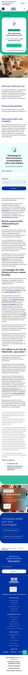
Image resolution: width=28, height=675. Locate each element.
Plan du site (18, 670)
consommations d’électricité (10, 390)
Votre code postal (7, 171)
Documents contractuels (14, 665)
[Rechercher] (24, 9)
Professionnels (14, 611)
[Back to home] (13, 8)
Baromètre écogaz (14, 600)
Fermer (22, 3)
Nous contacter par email (10, 530)
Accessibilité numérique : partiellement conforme (14, 662)
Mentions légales (11, 670)
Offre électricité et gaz (14, 606)
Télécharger (13, 188)
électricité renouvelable (9, 301)
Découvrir (7, 4)
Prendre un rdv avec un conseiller (12, 536)
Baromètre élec (14, 602)
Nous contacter (14, 643)
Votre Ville (5, 178)
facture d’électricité (10, 292)
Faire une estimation (13, 45)
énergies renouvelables (9, 304)
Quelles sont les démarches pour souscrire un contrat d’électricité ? (14, 467)
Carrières (14, 619)
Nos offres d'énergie (12, 548)
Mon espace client (14, 617)
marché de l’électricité (18, 393)
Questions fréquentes (14, 645)
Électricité (6, 15)
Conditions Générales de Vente (16, 50)
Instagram (13, 652)
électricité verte (17, 299)
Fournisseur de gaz (12, 463)
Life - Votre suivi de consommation (14, 628)
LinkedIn (20, 652)
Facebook (5, 652)
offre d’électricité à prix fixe (10, 217)
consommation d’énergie (13, 290)
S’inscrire (13, 571)
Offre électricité (14, 608)
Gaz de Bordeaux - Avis (14, 626)
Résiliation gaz (14, 621)
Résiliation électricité (14, 624)
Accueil (3, 548)
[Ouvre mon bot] (24, 652)
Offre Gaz (14, 604)
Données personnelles (14, 668)
